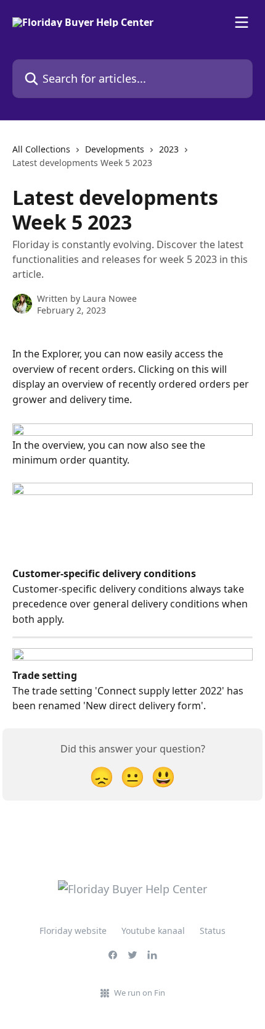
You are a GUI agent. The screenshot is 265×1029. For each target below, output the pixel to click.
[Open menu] (241, 22)
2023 (169, 149)
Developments (114, 149)
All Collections (41, 149)
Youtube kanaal (153, 930)
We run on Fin (139, 992)
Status (213, 930)
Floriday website (73, 930)
